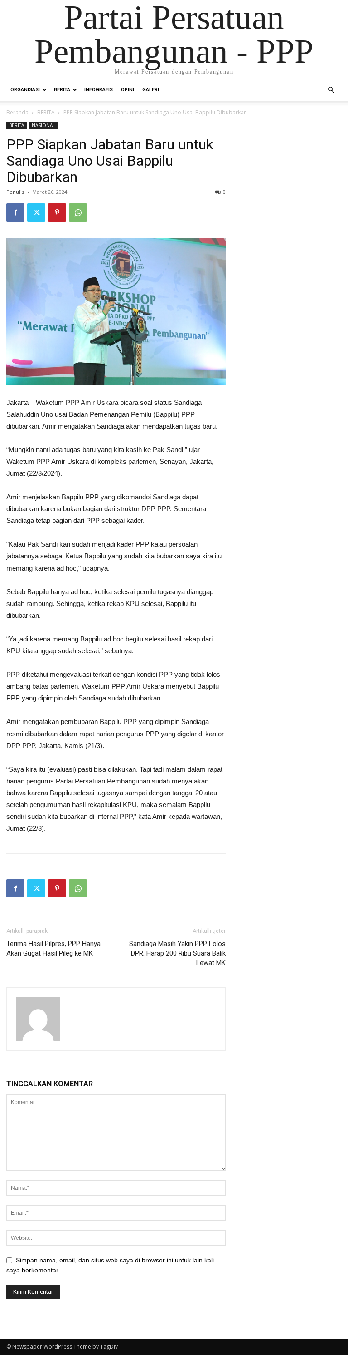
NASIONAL (43, 125)
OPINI (127, 90)
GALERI (150, 90)
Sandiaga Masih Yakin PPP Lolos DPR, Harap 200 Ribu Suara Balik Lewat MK (177, 953)
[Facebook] (15, 212)
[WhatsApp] (78, 212)
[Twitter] (36, 212)
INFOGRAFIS (98, 90)
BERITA (62, 90)
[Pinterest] (57, 212)
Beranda (17, 112)
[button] (331, 90)
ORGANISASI (25, 90)
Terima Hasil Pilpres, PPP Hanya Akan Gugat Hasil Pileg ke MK (53, 948)
